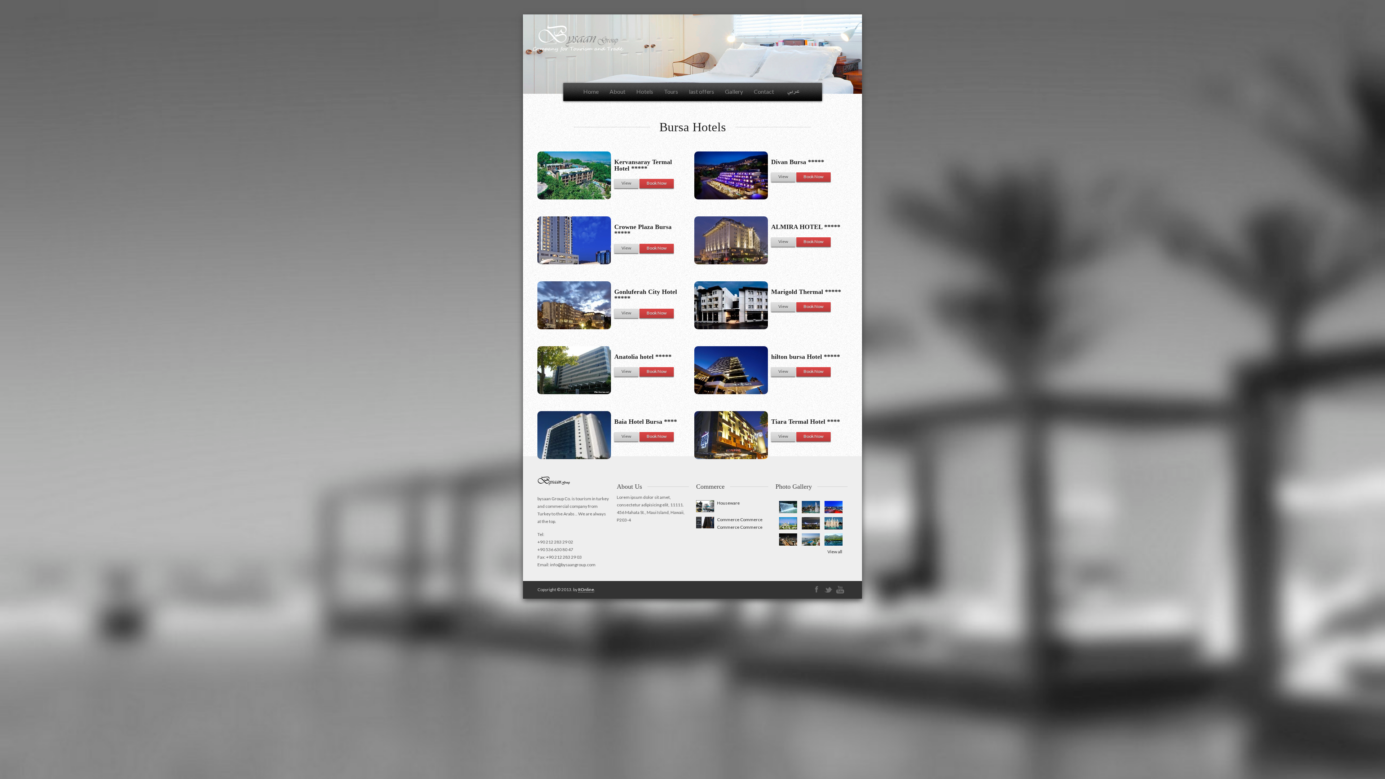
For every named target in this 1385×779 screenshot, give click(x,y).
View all (834, 551)
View (783, 176)
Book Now (813, 176)
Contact (764, 91)
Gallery (734, 91)
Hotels (644, 91)
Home (591, 91)
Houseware (728, 503)
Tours (671, 91)
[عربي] (793, 92)
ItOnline (586, 589)
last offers (701, 91)
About (617, 91)
